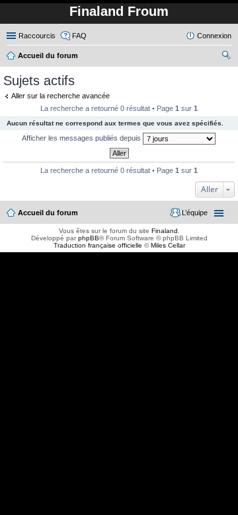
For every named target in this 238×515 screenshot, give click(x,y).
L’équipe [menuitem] (195, 213)
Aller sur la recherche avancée (60, 96)
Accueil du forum (48, 213)
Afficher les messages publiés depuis (82, 138)
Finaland (164, 230)
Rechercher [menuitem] (226, 57)
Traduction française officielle (98, 245)
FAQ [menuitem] (79, 36)
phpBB (88, 238)
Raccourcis (37, 36)
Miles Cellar (168, 245)
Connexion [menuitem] (214, 36)
